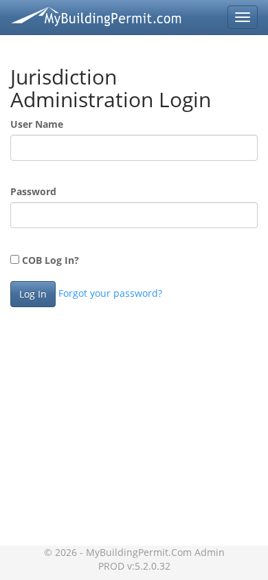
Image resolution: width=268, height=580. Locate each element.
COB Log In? (49, 260)
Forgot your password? (110, 293)
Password (33, 191)
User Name (36, 124)
